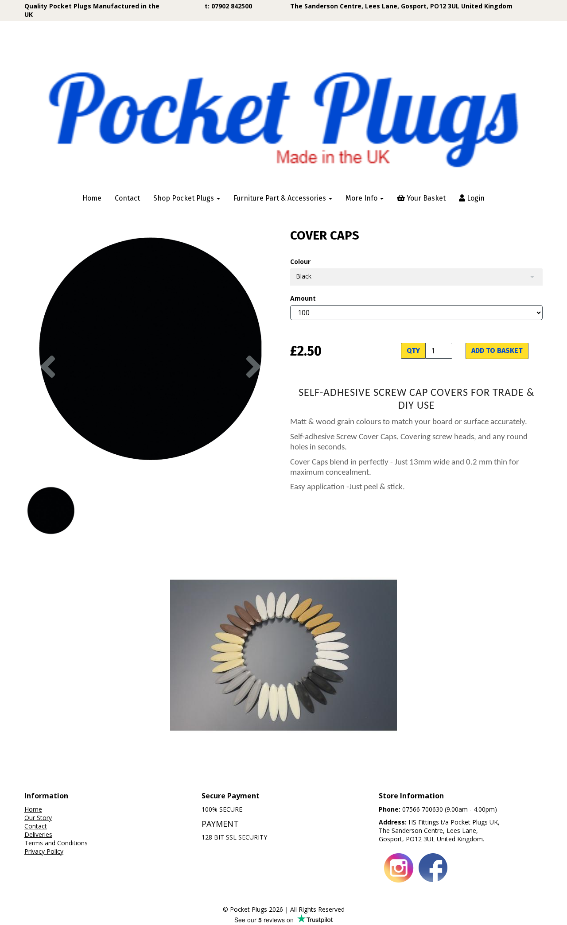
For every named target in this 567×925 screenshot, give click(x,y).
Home (91, 198)
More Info (362, 198)
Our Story (38, 817)
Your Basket (425, 198)
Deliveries (38, 834)
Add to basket (497, 350)
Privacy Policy (43, 851)
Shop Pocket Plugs (184, 198)
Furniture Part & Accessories (280, 198)
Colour (300, 262)
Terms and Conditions (56, 843)
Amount (303, 298)
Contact (127, 198)
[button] (48, 412)
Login (475, 198)
